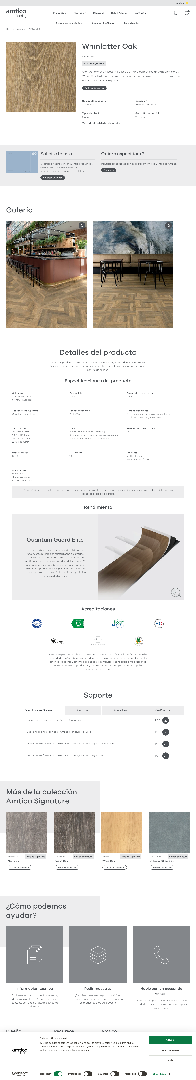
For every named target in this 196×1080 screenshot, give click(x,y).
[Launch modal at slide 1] (168, 225)
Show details (159, 1074)
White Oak (108, 861)
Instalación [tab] (83, 710)
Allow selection (170, 1050)
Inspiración (79, 13)
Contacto (140, 13)
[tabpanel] (98, 738)
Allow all (170, 1039)
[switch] (88, 1073)
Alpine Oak (14, 861)
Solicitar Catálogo (52, 177)
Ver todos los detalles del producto (102, 123)
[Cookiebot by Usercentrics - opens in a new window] (19, 1074)
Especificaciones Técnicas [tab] (38, 710)
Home (9, 29)
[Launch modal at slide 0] (82, 225)
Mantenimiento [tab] (122, 710)
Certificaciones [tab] (163, 710)
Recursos (98, 13)
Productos (59, 13)
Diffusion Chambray (162, 861)
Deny (170, 1060)
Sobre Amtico (119, 13)
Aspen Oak (61, 861)
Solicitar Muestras (94, 88)
